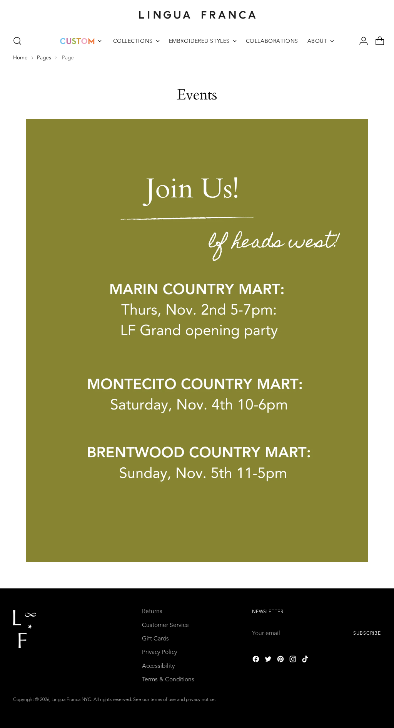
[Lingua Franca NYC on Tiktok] (306, 660)
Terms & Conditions (168, 679)
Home (20, 58)
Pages (44, 58)
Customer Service (165, 625)
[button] (17, 41)
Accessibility (158, 666)
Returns (152, 611)
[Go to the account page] (360, 41)
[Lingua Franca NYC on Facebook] (256, 660)
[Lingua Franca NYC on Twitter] (269, 660)
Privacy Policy (159, 652)
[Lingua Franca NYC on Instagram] (293, 660)
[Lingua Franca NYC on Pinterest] (281, 660)
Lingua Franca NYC (71, 699)
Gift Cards (155, 638)
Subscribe (367, 633)
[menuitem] (81, 40)
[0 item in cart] (376, 41)
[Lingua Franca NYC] (197, 15)
